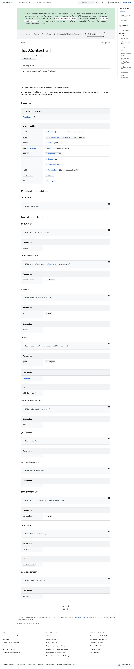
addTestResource (52, 137)
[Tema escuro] (109, 204)
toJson (48, 175)
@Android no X (51, 636)
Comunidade (20, 664)
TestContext (28, 117)
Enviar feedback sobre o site (65, 664)
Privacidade (50, 664)
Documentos (23, 2)
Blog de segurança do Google (56, 646)
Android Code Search (43, 2)
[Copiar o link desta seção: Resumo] (33, 103)
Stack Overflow (95, 649)
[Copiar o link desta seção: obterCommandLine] (43, 401)
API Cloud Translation (74, 34)
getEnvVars (50, 159)
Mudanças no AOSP (38, 23)
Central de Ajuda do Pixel (98, 639)
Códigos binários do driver (11, 653)
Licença (41, 664)
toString (49, 181)
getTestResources (53, 164)
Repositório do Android (10, 636)
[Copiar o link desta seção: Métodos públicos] (45, 217)
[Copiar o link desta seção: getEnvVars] (34, 432)
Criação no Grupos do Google (56, 653)
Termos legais (31, 664)
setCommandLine (52, 170)
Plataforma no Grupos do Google (57, 649)
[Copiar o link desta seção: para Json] (33, 525)
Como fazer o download (11, 642)
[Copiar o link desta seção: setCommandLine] (41, 492)
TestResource (67, 137)
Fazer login (127, 2)
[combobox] (88, 2)
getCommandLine (52, 154)
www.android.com (96, 642)
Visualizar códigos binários (11, 646)
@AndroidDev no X (52, 639)
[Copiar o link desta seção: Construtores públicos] (50, 191)
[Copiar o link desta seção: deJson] (30, 337)
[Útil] (105, 42)
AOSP (23, 43)
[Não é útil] (108, 42)
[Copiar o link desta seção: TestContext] (35, 198)
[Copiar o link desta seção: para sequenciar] (39, 572)
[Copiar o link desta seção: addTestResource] (40, 256)
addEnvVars (50, 132)
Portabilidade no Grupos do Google (58, 656)
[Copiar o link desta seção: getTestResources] (41, 462)
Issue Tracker (94, 653)
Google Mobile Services (98, 646)
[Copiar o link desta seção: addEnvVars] (35, 224)
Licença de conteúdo (79, 617)
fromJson (49, 148)
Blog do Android (51, 642)
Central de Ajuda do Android (99, 636)
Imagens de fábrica (9, 649)
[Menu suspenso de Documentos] (30, 2)
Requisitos (6, 639)
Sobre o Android (8, 664)
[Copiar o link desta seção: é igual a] (31, 289)
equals (48, 143)
